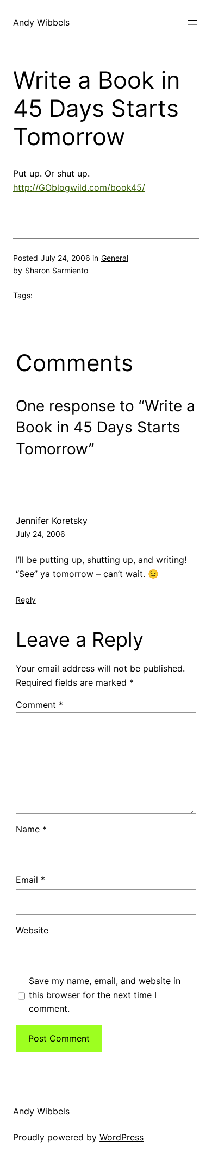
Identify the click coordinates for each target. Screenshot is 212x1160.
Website (32, 930)
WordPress (121, 1137)
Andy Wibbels (41, 22)
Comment (39, 704)
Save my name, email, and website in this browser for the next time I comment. (104, 994)
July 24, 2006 (40, 533)
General (114, 257)
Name (31, 829)
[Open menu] (192, 22)
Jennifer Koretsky (52, 520)
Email (30, 879)
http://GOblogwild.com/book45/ (79, 187)
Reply (26, 599)
